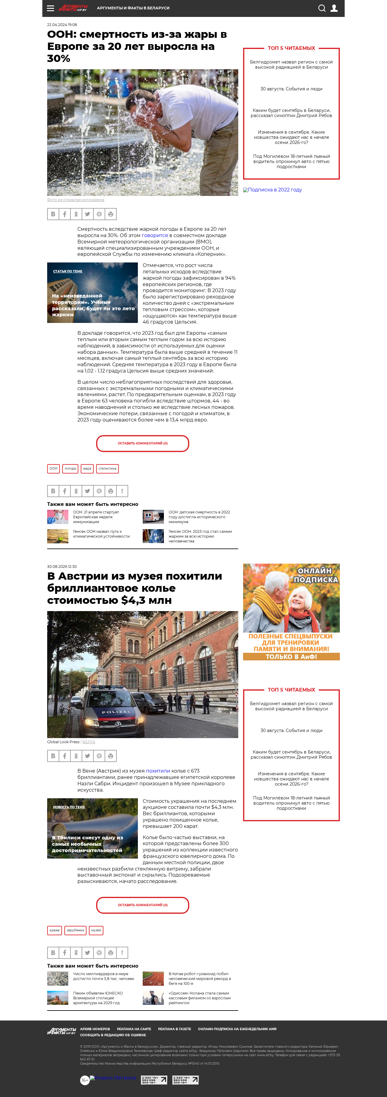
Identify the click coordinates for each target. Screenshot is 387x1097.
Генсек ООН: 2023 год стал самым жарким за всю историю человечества (200, 536)
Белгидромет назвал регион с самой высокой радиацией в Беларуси (291, 65)
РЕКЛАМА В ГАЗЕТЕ (174, 1029)
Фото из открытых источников (75, 199)
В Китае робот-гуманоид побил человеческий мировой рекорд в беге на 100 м (200, 979)
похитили (158, 771)
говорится (155, 235)
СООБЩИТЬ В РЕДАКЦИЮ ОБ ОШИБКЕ (113, 1035)
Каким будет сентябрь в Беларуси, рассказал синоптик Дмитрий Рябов (291, 113)
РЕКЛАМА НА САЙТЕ (134, 1029)
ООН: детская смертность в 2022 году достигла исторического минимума (199, 517)
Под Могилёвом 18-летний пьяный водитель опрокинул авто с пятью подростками (291, 161)
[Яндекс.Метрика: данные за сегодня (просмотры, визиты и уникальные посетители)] (113, 1078)
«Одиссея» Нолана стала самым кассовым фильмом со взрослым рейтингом (200, 998)
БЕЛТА (89, 742)
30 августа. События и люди (292, 89)
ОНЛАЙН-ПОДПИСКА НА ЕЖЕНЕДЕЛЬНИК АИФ (237, 1029)
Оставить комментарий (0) (143, 443)
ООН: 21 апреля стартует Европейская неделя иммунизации (96, 517)
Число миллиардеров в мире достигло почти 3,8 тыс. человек (103, 976)
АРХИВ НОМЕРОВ (95, 1029)
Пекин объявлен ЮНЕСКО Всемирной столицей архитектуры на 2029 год (98, 998)
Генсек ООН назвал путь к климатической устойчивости (101, 534)
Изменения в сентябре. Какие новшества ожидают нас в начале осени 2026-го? (291, 137)
